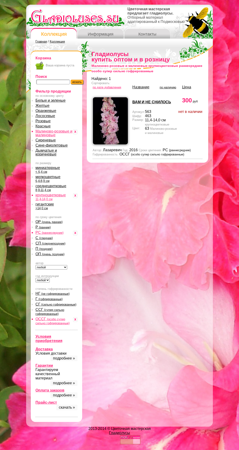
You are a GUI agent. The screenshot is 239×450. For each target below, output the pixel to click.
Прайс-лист (46, 402)
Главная (41, 41)
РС (49, 232)
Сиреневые (45, 140)
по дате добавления (107, 87)
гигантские (44, 206)
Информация (100, 34)
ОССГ (52, 321)
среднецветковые (50, 188)
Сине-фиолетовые (51, 145)
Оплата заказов (49, 390)
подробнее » (64, 358)
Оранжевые (45, 111)
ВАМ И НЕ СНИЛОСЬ (151, 102)
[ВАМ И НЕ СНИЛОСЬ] (110, 143)
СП (50, 243)
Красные (43, 126)
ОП (49, 254)
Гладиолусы (119, 433)
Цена (186, 87)
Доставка (44, 349)
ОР (49, 222)
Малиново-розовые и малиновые (53, 133)
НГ (52, 293)
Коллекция (54, 34)
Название (140, 87)
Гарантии (44, 365)
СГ (55, 304)
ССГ (49, 312)
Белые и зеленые (50, 100)
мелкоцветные (47, 179)
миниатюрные (47, 169)
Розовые (43, 121)
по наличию (168, 87)
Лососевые (45, 116)
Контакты (147, 34)
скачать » (67, 407)
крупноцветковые (50, 197)
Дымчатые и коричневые (46, 152)
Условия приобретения (48, 339)
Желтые (42, 106)
